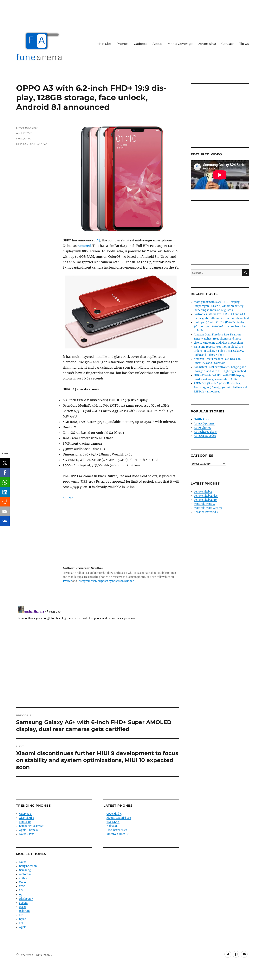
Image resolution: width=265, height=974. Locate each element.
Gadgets (140, 44)
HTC (22, 886)
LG (21, 890)
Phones (122, 44)
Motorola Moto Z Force (208, 508)
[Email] (5, 511)
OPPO (28, 138)
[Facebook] (5, 472)
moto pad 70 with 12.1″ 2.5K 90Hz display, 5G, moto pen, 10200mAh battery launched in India (220, 326)
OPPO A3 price (38, 143)
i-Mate (23, 878)
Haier (22, 906)
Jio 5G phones (202, 427)
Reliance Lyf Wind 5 (206, 512)
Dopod (23, 882)
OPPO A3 (22, 143)
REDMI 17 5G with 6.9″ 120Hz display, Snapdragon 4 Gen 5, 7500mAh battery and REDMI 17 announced (220, 387)
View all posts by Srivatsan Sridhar (112, 581)
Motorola (25, 874)
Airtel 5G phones (204, 423)
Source (68, 498)
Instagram (84, 581)
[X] (5, 463)
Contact (227, 44)
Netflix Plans (202, 419)
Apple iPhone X (28, 830)
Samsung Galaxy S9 (31, 826)
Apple (22, 927)
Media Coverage (180, 44)
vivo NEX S (113, 822)
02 (20, 894)
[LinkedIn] (5, 492)
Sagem (23, 902)
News (19, 138)
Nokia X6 (112, 826)
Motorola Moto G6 (118, 834)
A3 (98, 240)
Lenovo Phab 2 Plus (206, 495)
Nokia (22, 862)
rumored (84, 246)
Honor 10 (25, 822)
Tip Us (244, 44)
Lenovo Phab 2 (203, 491)
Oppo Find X (114, 813)
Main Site (104, 44)
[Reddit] (5, 501)
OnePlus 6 (25, 813)
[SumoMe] (5, 521)
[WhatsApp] (5, 482)
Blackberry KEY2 (117, 830)
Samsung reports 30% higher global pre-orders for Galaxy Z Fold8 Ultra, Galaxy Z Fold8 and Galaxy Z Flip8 (219, 351)
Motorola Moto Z (204, 504)
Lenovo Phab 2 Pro (205, 499)
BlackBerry (26, 898)
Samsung (25, 870)
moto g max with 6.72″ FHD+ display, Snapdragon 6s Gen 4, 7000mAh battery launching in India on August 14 (218, 306)
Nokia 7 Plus (26, 834)
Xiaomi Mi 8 (26, 817)
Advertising (207, 44)
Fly (21, 923)
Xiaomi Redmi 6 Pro (119, 817)
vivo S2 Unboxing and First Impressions (218, 342)
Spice (22, 919)
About (157, 44)
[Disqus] (97, 653)
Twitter (67, 581)
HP (21, 915)
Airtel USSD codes (205, 435)
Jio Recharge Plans (205, 431)
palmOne (24, 911)
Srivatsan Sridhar (27, 127)
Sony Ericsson (28, 866)
